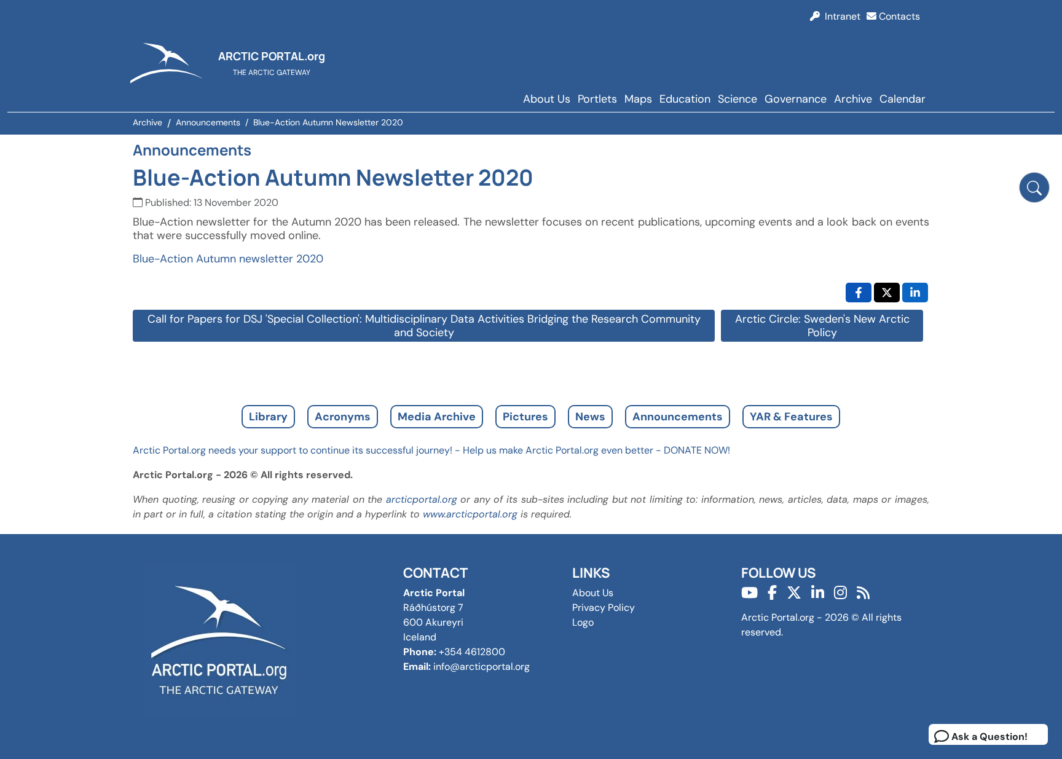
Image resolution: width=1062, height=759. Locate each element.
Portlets (597, 99)
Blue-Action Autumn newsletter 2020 (228, 258)
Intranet (840, 16)
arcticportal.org (421, 499)
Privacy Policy (603, 607)
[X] (794, 592)
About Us (546, 99)
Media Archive (437, 416)
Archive (853, 99)
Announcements (677, 416)
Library (268, 416)
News (590, 416)
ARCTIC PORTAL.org (271, 56)
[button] (1034, 187)
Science (737, 99)
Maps (638, 99)
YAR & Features (791, 416)
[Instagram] (840, 592)
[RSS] (863, 592)
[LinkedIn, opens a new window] (915, 292)
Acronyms (343, 416)
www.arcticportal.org (470, 514)
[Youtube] (749, 592)
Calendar (902, 99)
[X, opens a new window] (887, 292)
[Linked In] (817, 592)
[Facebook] (772, 592)
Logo (583, 622)
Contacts (898, 16)
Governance (796, 99)
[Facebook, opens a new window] (858, 292)
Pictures (525, 416)
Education (684, 99)
